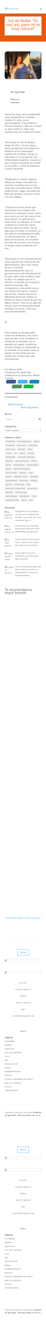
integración (34, 477)
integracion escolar (21, 477)
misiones (9, 484)
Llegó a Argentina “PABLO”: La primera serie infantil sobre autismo (23, 791)
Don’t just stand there (13, 1052)
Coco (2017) (12, 684)
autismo (36, 441)
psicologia (9, 492)
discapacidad (10, 457)
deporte (22, 453)
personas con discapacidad (15, 488)
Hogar (31, 473)
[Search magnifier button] (39, 419)
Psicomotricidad (21, 492)
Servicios (8, 1086)
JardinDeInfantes (11, 480)
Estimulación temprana (22, 469)
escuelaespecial (18, 465)
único (31, 500)
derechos (30, 453)
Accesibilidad (10, 1041)
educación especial (22, 461)
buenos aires (21, 445)
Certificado (21, 449)
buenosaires (10, 445)
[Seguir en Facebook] (28, 1023)
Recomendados (13, 613)
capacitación (32, 445)
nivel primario (19, 484)
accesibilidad (10, 441)
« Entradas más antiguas (14, 918)
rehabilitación (24, 496)
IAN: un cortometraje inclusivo (20, 755)
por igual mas (32, 488)
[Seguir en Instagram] (13, 1023)
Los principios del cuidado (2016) (21, 864)
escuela (8, 465)
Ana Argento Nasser (24, 441)
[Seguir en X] (18, 1023)
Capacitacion (10, 1049)
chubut (30, 449)
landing (7, 1068)
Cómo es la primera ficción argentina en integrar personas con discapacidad (23, 650)
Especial (8, 469)
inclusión (9, 477)
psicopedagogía (11, 496)
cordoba (9, 453)
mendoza (34, 480)
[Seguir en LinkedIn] (23, 1023)
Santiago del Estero (12, 500)
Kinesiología (24, 480)
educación (9, 461)
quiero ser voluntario (13, 1083)
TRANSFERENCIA (11, 1090)
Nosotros (8, 1075)
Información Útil (11, 1064)
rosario (34, 496)
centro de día (10, 449)
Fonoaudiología (11, 473)
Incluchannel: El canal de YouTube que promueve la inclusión (23, 720)
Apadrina (8, 1045)
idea (6, 1060)
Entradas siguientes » (33, 918)
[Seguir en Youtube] (33, 1023)
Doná (23, 952)
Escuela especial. (33, 465)
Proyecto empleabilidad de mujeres (19, 1079)
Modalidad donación (13, 1071)
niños (28, 484)
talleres (24, 500)
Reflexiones (15, 99)
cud (15, 453)
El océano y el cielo (15, 895)
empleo (34, 461)
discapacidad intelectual (26, 457)
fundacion (22, 473)
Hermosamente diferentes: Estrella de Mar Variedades (23, 610)
